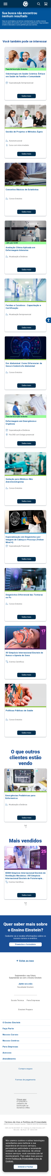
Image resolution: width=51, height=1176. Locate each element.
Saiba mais (26, 96)
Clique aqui (21, 1099)
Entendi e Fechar (25, 1167)
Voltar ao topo (26, 961)
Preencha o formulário (25, 944)
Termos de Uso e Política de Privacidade (25, 1122)
